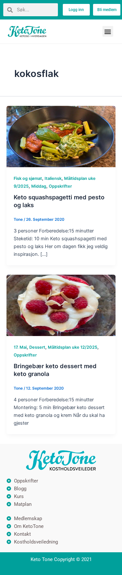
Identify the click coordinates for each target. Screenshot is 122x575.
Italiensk (53, 178)
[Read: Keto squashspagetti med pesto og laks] (61, 136)
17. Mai (20, 347)
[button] (107, 31)
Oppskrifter (60, 186)
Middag (38, 186)
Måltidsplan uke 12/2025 (72, 347)
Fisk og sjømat (28, 178)
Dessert (37, 347)
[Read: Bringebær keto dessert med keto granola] (61, 305)
